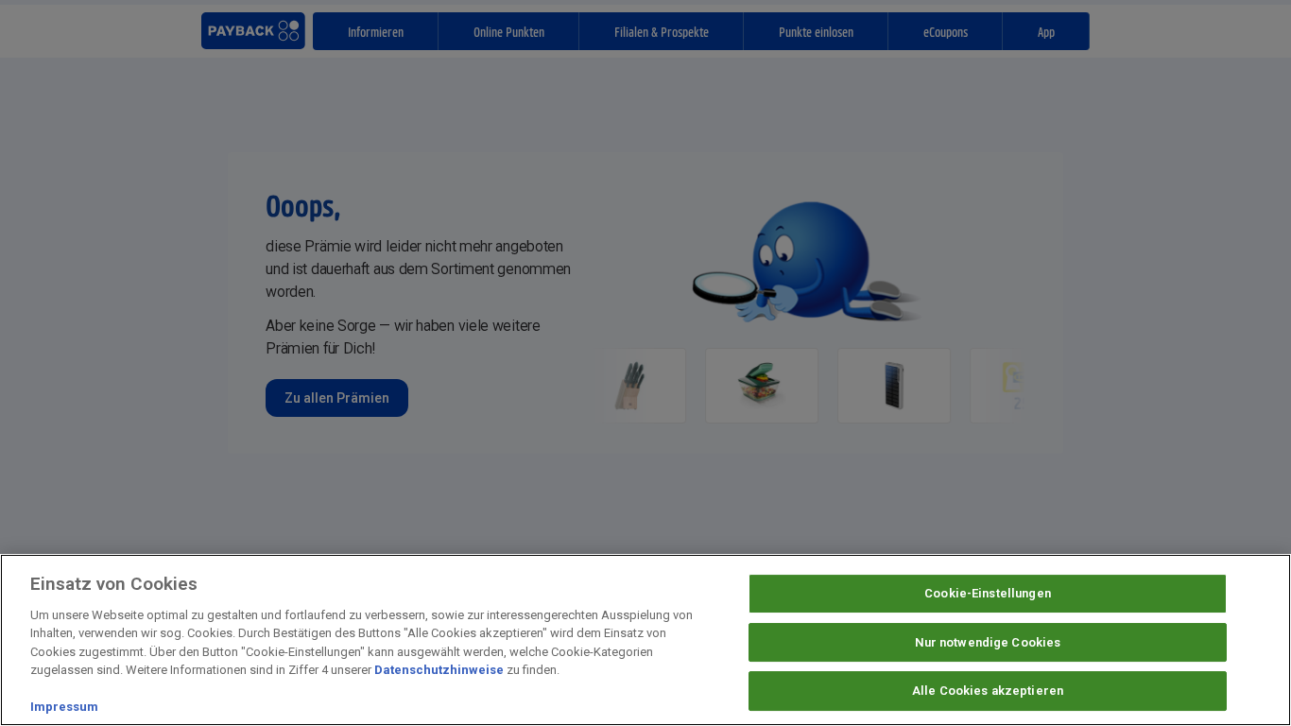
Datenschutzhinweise (439, 670)
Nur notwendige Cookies (988, 642)
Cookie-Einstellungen (987, 593)
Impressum (64, 707)
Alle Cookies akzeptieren (987, 690)
